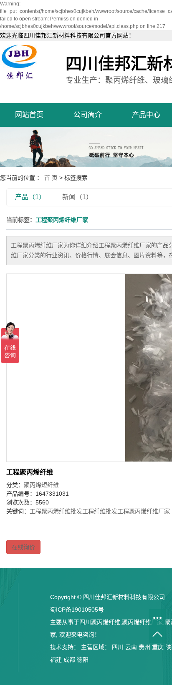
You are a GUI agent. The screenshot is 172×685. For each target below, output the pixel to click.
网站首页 (29, 115)
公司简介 (87, 115)
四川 (118, 647)
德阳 (83, 659)
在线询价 (23, 547)
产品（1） (30, 197)
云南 (131, 647)
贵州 (144, 647)
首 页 (51, 177)
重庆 (158, 647)
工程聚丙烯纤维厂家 (143, 511)
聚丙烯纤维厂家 (142, 622)
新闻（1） (77, 197)
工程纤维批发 (99, 511)
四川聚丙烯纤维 (99, 622)
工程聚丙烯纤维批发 (56, 511)
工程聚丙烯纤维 (29, 472)
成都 (69, 659)
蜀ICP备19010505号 (77, 609)
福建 (56, 659)
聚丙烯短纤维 (41, 485)
